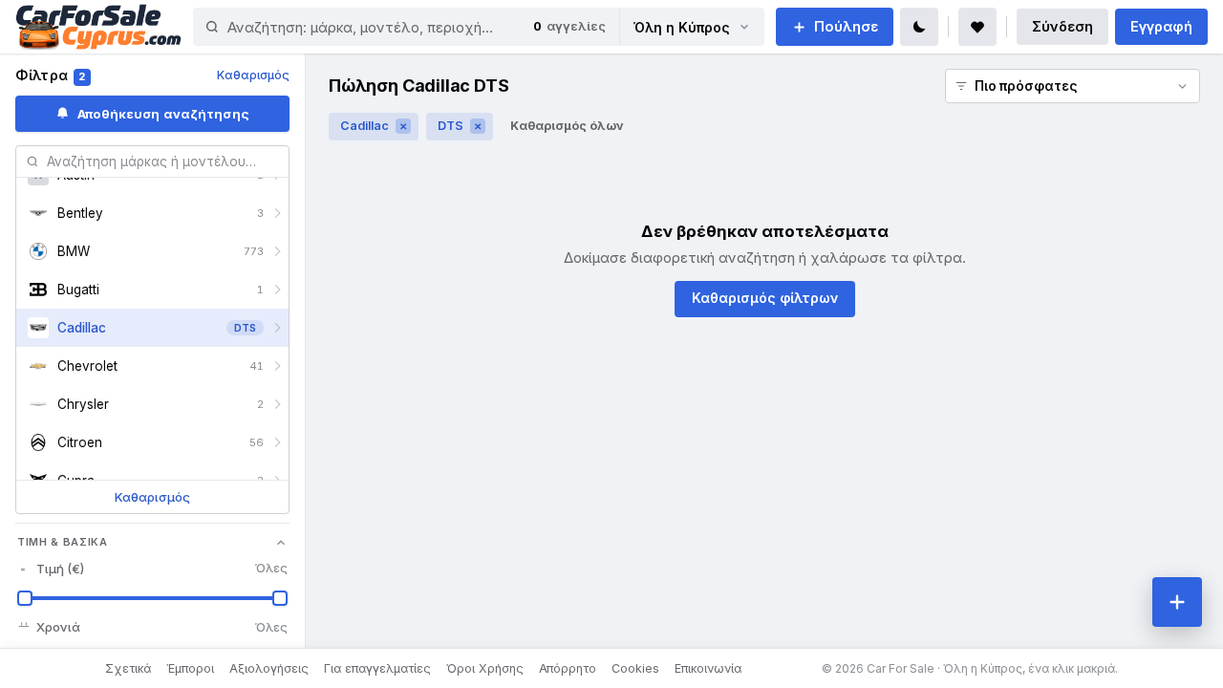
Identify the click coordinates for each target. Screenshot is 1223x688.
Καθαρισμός (253, 75)
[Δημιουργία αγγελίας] (1177, 602)
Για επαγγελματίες (377, 668)
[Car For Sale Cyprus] (98, 27)
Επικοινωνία (708, 668)
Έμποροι (190, 668)
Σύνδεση (1062, 26)
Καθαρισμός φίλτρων (765, 298)
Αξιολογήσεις (269, 668)
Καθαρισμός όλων (567, 125)
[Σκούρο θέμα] (919, 27)
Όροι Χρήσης (485, 668)
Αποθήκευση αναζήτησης (163, 113)
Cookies (635, 668)
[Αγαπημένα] (977, 27)
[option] (152, 213)
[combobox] (356, 27)
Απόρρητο (567, 668)
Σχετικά (128, 668)
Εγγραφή (1161, 26)
